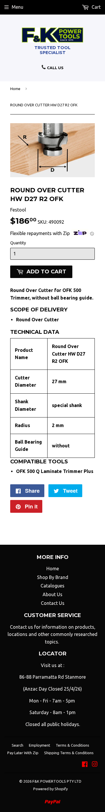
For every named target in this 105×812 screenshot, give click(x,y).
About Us (52, 594)
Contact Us (52, 603)
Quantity (18, 243)
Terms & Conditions (72, 745)
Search (17, 745)
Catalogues (52, 585)
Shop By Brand (52, 577)
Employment (39, 745)
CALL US (55, 67)
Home (15, 89)
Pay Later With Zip (22, 753)
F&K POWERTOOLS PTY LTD (56, 781)
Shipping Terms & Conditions (69, 753)
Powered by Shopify (50, 789)
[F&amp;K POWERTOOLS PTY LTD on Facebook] (85, 764)
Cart (95, 7)
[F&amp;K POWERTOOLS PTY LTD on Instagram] (95, 764)
